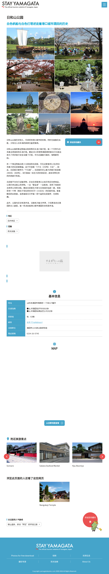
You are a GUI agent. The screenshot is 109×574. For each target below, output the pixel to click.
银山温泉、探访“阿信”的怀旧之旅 (22, 524)
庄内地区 (11, 220)
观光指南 (54, 562)
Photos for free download (22, 556)
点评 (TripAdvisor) (35, 322)
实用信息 (86, 556)
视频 (54, 556)
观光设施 (11, 231)
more (9, 444)
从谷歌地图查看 (52, 423)
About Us (86, 562)
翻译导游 (22, 562)
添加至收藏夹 (90, 517)
